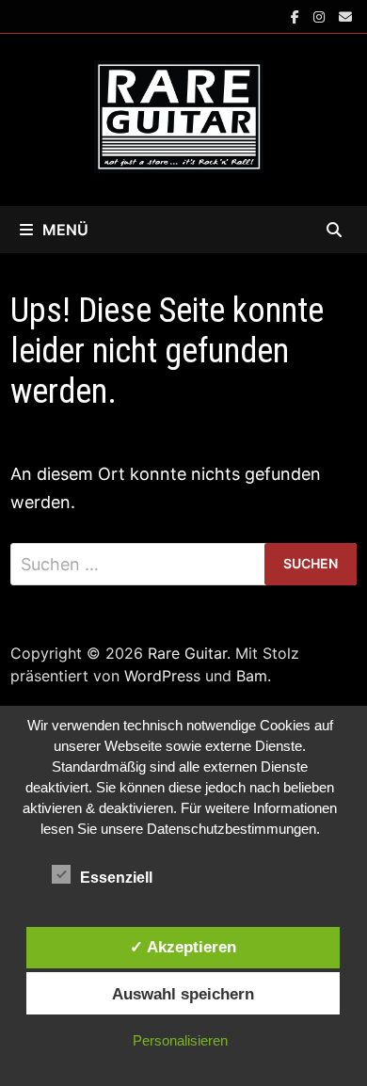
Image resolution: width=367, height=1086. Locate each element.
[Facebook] (297, 15)
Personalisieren (180, 1040)
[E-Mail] (345, 15)
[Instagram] (321, 15)
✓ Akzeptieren (183, 946)
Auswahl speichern (183, 993)
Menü (65, 229)
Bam (251, 675)
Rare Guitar (187, 653)
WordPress (162, 675)
